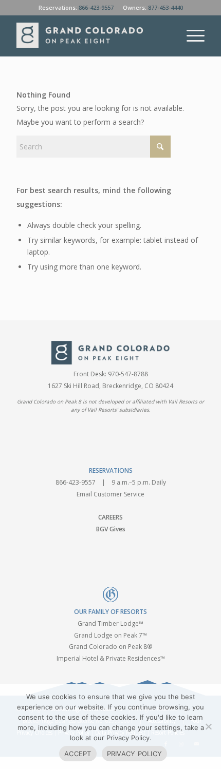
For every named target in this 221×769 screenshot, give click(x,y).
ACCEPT (77, 753)
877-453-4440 (165, 7)
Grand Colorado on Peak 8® (110, 646)
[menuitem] (190, 35)
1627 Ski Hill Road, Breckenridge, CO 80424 (110, 385)
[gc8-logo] (91, 35)
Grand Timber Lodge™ (110, 623)
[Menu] (190, 35)
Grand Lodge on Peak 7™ (110, 635)
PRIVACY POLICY (134, 753)
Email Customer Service (110, 494)
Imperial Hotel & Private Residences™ (111, 658)
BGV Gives (110, 529)
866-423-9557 (96, 7)
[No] (208, 726)
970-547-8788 (128, 374)
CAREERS (110, 517)
